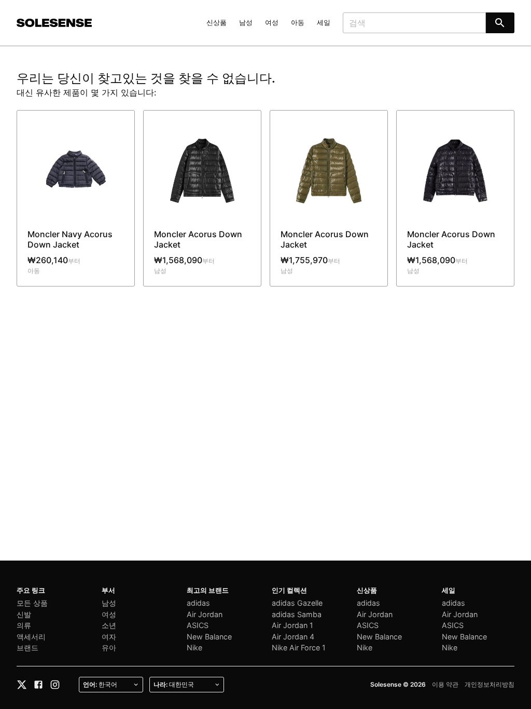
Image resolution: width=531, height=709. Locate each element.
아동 (297, 22)
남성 (246, 22)
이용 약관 (445, 684)
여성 (271, 22)
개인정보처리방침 (489, 684)
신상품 (216, 22)
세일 (323, 22)
